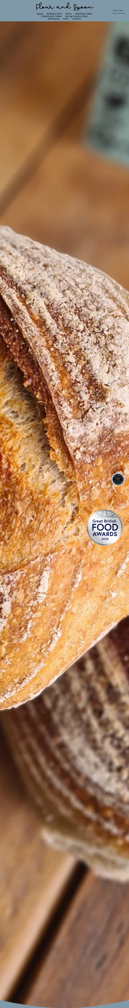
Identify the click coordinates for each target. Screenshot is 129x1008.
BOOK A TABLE (118, 11)
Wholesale (53, 19)
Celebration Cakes (51, 16)
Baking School (54, 14)
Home (40, 14)
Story (66, 19)
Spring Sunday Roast (76, 16)
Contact (76, 19)
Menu (69, 14)
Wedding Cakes (83, 14)
